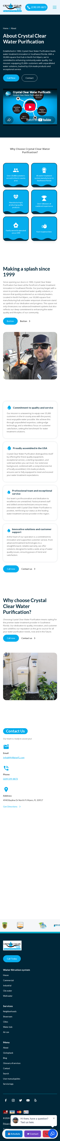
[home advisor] (29, 925)
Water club (7, 1027)
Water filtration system (16, 969)
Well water (7, 996)
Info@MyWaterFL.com (13, 757)
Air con (6, 1032)
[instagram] (13, 1100)
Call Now (11, 78)
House (6, 975)
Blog (5, 1058)
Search (6, 1073)
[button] (54, 7)
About (5, 1047)
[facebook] (6, 1100)
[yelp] (35, 1100)
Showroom (7, 1016)
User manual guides (11, 1079)
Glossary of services (11, 1063)
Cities (5, 1022)
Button (10, 321)
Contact (30, 78)
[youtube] (28, 1100)
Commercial (8, 980)
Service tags (8, 1084)
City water (7, 990)
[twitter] (20, 1100)
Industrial (7, 985)
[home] (12, 7)
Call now (11, 569)
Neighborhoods (9, 1011)
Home (5, 28)
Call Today (12, 958)
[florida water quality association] (51, 925)
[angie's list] (13, 925)
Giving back (8, 1053)
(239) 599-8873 (10, 779)
